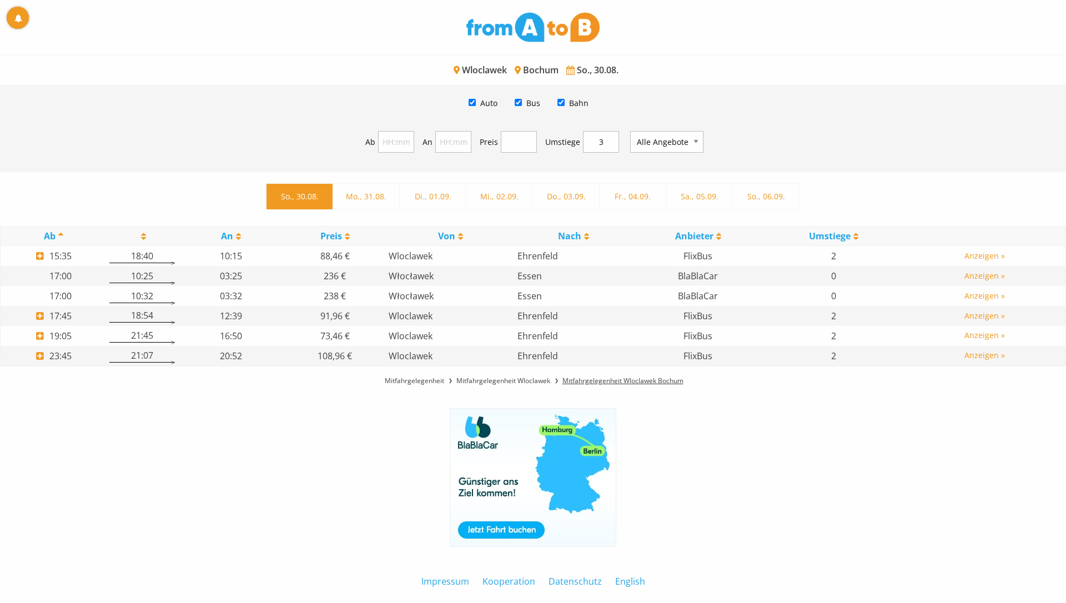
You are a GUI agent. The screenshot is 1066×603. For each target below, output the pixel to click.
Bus (533, 103)
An (428, 142)
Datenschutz (575, 581)
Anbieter (694, 236)
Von (446, 236)
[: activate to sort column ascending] (142, 236)
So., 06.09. (766, 196)
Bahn (579, 103)
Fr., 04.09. (633, 196)
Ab (370, 142)
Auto (488, 103)
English (630, 581)
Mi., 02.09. (499, 196)
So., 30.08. (300, 196)
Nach (569, 236)
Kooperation (508, 581)
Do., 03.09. (566, 196)
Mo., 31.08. (366, 196)
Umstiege (562, 142)
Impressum (445, 581)
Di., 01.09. (433, 196)
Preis (489, 142)
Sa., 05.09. (699, 196)
